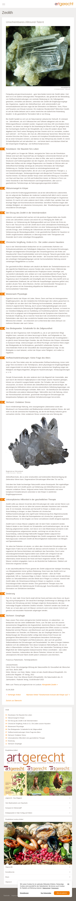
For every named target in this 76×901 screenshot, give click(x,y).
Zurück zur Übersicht (14, 701)
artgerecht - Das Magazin (13, 798)
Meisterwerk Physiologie (16, 726)
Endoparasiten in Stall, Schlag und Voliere (18, 813)
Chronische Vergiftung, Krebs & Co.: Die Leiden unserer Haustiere (29, 723)
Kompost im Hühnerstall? (13, 808)
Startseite (6, 895)
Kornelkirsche (9, 872)
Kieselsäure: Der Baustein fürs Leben (20, 715)
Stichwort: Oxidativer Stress (17, 735)
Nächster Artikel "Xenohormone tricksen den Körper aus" (47, 695)
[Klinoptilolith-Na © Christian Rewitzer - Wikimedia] (38, 56)
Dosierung (11, 741)
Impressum (15, 895)
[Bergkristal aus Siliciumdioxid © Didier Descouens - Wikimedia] (38, 443)
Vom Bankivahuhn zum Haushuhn (16, 803)
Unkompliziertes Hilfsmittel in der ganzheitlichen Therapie (26, 738)
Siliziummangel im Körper (16, 718)
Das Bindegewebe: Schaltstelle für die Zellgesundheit (25, 729)
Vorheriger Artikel (14, 695)
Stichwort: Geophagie (15, 744)
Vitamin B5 (8, 867)
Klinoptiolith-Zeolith (49, 685)
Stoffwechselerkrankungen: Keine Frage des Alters (24, 732)
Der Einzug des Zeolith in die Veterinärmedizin (23, 721)
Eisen (7, 877)
